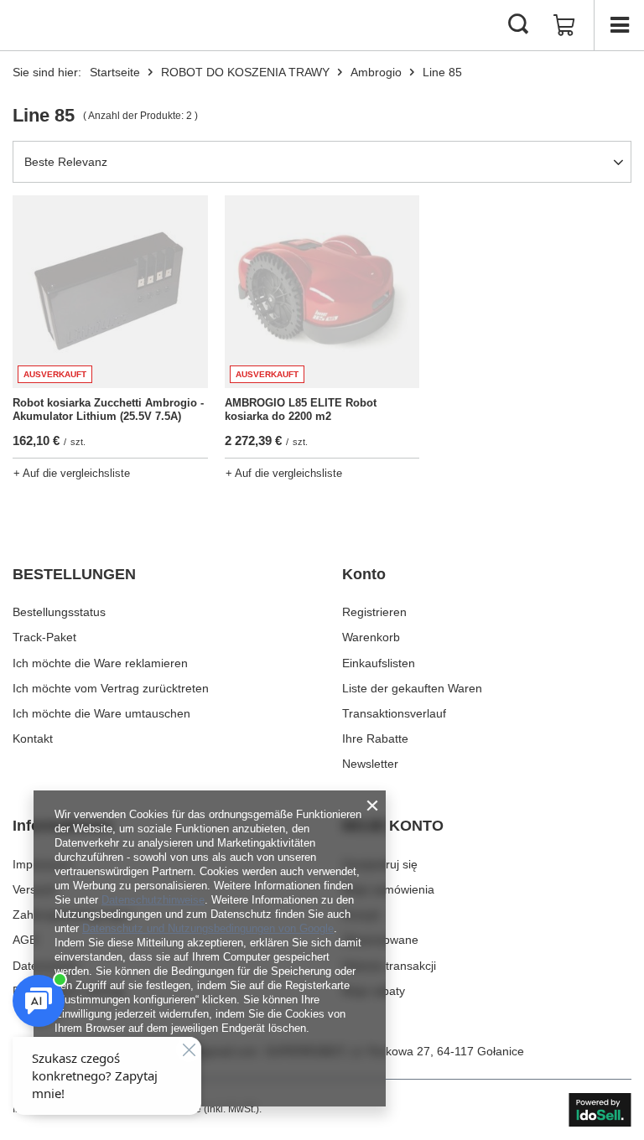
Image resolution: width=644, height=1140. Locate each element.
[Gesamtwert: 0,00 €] (564, 25)
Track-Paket (44, 637)
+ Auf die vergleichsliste (71, 473)
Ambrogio (376, 72)
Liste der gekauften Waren (412, 688)
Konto (364, 574)
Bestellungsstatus (59, 612)
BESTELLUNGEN (74, 574)
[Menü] (619, 25)
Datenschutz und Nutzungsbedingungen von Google (208, 928)
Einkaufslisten (378, 663)
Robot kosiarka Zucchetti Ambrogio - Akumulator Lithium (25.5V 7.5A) (108, 409)
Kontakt (33, 738)
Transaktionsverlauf (394, 713)
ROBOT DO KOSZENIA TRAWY (245, 72)
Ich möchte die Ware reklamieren (100, 663)
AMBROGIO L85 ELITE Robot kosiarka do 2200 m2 (301, 409)
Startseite (115, 72)
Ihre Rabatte (375, 738)
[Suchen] (518, 25)
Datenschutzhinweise (153, 900)
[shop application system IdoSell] (600, 1110)
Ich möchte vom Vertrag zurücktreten (111, 688)
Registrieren (374, 612)
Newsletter (370, 763)
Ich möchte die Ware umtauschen (101, 713)
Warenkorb (371, 637)
